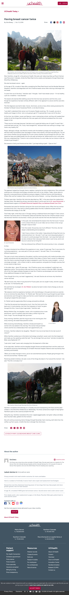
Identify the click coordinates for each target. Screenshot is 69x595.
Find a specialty (11, 564)
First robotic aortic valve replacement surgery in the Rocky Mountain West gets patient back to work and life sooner (33, 495)
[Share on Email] (64, 22)
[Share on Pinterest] (57, 22)
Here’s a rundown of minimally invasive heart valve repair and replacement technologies (31, 481)
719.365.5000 (20, 539)
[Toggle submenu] (2, 3)
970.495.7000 (50, 531)
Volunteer (51, 557)
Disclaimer (19, 591)
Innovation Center (53, 562)
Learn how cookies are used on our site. (41, 585)
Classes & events (32, 554)
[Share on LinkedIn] (61, 22)
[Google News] (36, 591)
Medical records (32, 552)
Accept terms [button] (35, 588)
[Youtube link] (13, 503)
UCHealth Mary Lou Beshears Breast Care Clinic (22, 433)
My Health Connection (13, 554)
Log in (64, 3)
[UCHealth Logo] (34, 525)
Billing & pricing (11, 569)
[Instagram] (33, 591)
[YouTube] (30, 591)
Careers (50, 554)
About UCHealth (53, 552)
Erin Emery (9, 22)
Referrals (30, 557)
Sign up (14, 512)
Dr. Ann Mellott (26, 287)
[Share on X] (54, 22)
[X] (27, 591)
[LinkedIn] (39, 591)
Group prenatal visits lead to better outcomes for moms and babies (25, 476)
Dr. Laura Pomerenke (57, 201)
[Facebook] (24, 591)
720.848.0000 (20, 531)
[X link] (9, 503)
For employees (31, 562)
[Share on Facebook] (51, 22)
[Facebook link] (5, 503)
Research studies (32, 559)
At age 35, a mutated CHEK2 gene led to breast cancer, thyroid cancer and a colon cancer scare (33, 490)
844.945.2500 (50, 539)
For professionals (32, 565)
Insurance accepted (12, 567)
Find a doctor (10, 559)
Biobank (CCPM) (53, 567)
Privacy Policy (8, 591)
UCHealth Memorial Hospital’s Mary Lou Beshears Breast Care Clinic (40, 203)
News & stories (31, 567)
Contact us (51, 570)
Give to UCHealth (53, 559)
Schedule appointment (13, 556)
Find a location (10, 562)
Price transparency (12, 572)
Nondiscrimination (53, 565)
